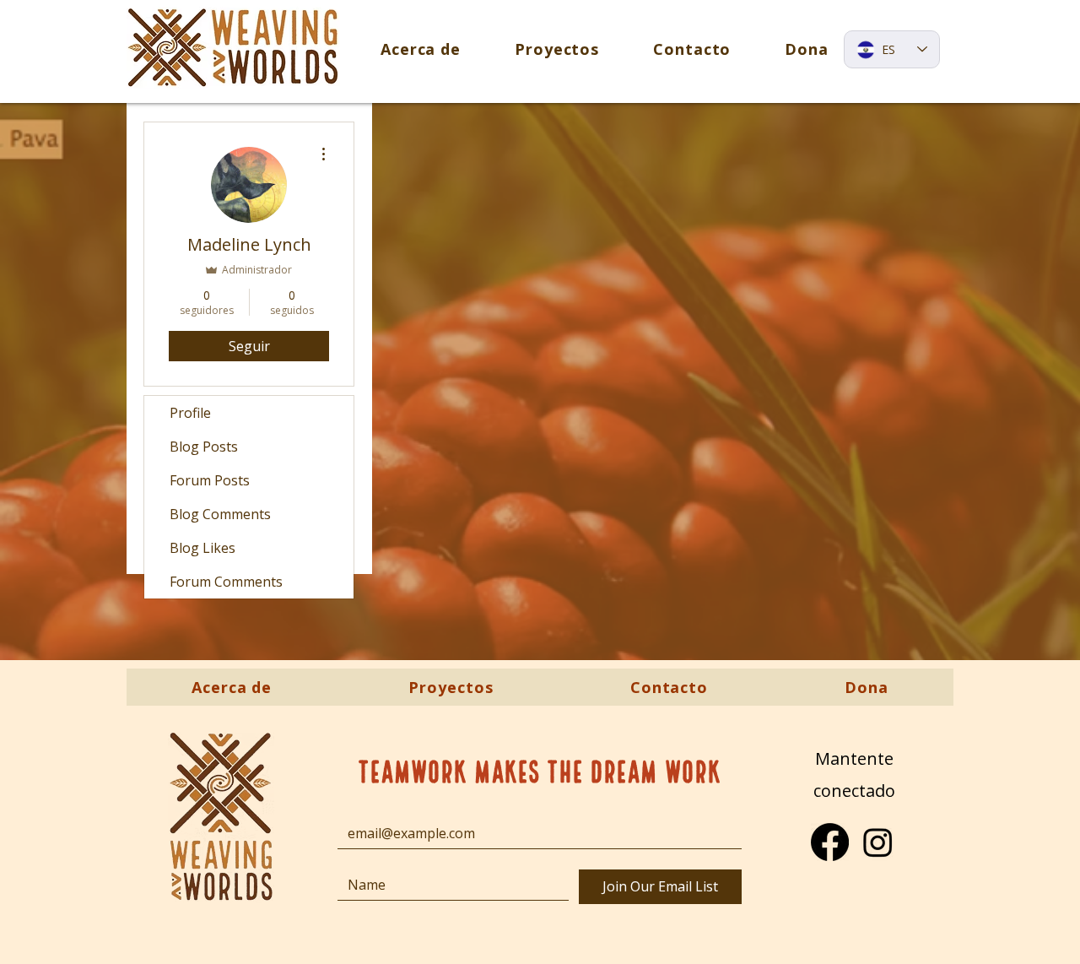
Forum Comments (226, 581)
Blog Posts (204, 446)
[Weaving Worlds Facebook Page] (830, 842)
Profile (190, 412)
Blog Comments (220, 514)
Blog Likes (202, 548)
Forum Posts (210, 480)
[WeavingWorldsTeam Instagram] (878, 842)
